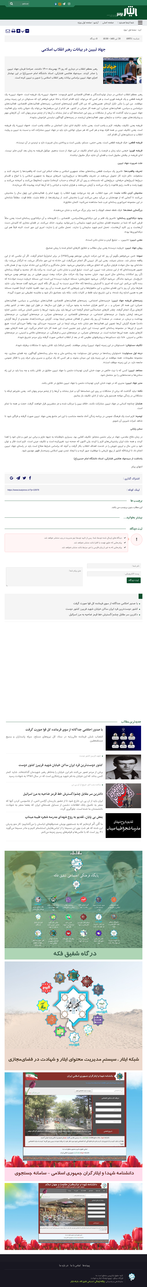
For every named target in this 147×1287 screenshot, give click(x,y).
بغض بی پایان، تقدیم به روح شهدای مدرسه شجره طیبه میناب (64, 817)
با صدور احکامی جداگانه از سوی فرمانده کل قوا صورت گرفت (106, 604)
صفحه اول (87, 22)
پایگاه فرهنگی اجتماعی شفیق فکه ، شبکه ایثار (87, 1281)
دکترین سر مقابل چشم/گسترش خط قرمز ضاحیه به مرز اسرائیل (104, 615)
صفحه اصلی (108, 22)
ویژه (79, 22)
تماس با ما (75, 1265)
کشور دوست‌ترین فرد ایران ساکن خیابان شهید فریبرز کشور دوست (102, 609)
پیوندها (86, 1265)
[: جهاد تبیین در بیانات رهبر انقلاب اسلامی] (8, 31)
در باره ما (63, 1265)
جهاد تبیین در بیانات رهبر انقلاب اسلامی (73, 49)
